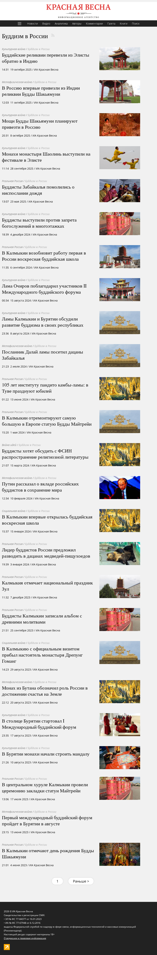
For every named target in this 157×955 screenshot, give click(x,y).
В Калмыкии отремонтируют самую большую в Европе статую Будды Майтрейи (47, 420)
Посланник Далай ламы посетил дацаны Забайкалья (42, 354)
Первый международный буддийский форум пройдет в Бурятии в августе (47, 820)
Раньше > (81, 881)
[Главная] (78, 11)
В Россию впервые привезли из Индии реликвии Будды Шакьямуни (41, 90)
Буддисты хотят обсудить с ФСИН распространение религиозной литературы (45, 453)
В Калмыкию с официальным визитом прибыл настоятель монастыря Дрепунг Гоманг (42, 654)
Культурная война (13, 49)
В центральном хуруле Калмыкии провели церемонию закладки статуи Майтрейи (45, 787)
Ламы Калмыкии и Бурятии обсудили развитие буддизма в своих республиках (42, 321)
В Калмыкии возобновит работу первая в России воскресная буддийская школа (44, 255)
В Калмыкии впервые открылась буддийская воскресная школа (47, 519)
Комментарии (94, 23)
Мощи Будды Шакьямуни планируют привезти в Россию (40, 123)
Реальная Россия (12, 181)
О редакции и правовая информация (25, 938)
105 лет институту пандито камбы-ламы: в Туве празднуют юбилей (45, 387)
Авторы (76, 23)
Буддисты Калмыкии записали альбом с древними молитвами (42, 618)
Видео (46, 23)
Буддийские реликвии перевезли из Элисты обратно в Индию (45, 57)
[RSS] (53, 35)
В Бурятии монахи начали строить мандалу (46, 753)
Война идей (9, 445)
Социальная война (13, 511)
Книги (123, 23)
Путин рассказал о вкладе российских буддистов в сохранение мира (40, 486)
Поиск (135, 23)
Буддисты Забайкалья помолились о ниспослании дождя (38, 189)
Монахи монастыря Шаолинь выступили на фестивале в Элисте (46, 156)
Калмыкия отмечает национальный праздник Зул (47, 585)
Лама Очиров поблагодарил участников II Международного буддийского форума (44, 288)
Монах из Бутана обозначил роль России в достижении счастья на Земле (45, 690)
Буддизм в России (39, 49)
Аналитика (61, 23)
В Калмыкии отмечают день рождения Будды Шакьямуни (48, 853)
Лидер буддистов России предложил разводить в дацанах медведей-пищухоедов (46, 552)
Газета (111, 23)
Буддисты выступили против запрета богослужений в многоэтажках (39, 222)
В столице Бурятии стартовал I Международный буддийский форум (39, 723)
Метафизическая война (17, 82)
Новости (32, 23)
